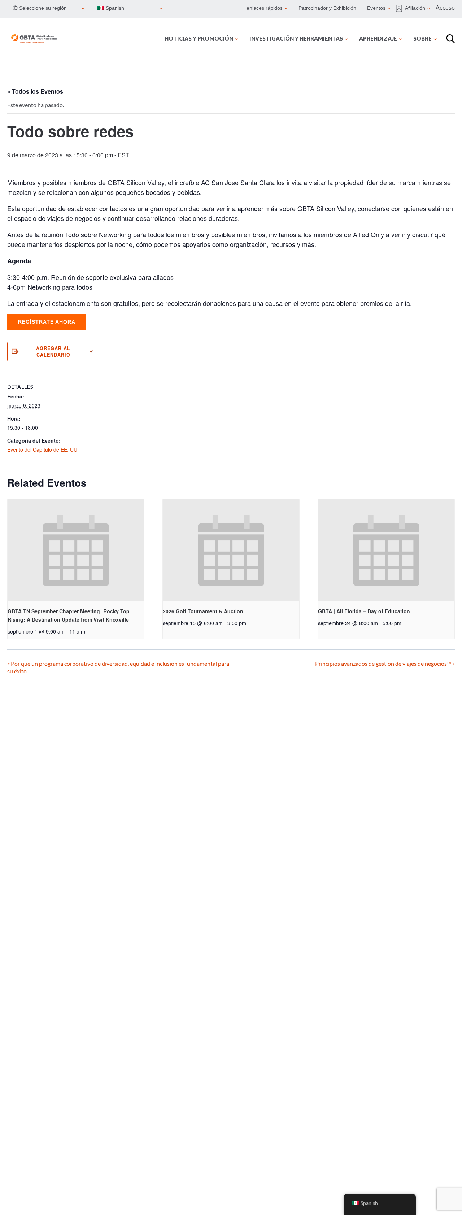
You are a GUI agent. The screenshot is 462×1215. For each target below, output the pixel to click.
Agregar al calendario (53, 351)
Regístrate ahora (46, 322)
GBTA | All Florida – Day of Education (364, 611)
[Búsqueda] (450, 38)
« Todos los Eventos (35, 91)
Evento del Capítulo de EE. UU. (43, 449)
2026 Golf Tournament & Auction (203, 611)
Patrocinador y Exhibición (327, 8)
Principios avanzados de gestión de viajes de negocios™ (385, 663)
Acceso (445, 8)
